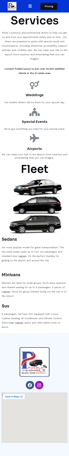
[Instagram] (39, 385)
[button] (48, 6)
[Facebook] (30, 385)
